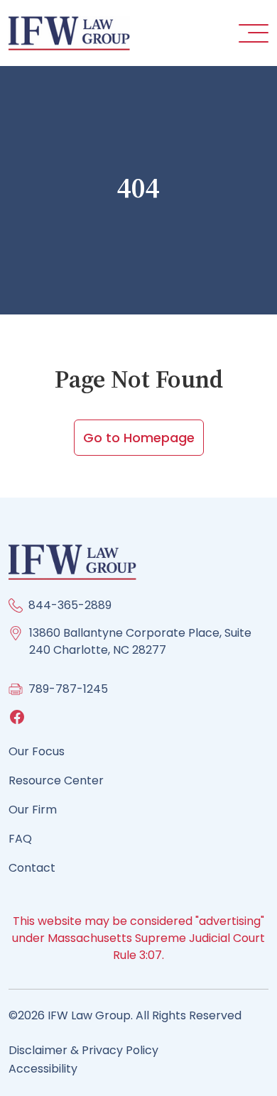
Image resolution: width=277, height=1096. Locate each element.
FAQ (20, 839)
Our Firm (33, 809)
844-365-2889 (70, 605)
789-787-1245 (68, 689)
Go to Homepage (139, 437)
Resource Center (56, 780)
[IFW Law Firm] (69, 32)
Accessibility (43, 1069)
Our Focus (37, 751)
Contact (32, 868)
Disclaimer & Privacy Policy (83, 1050)
